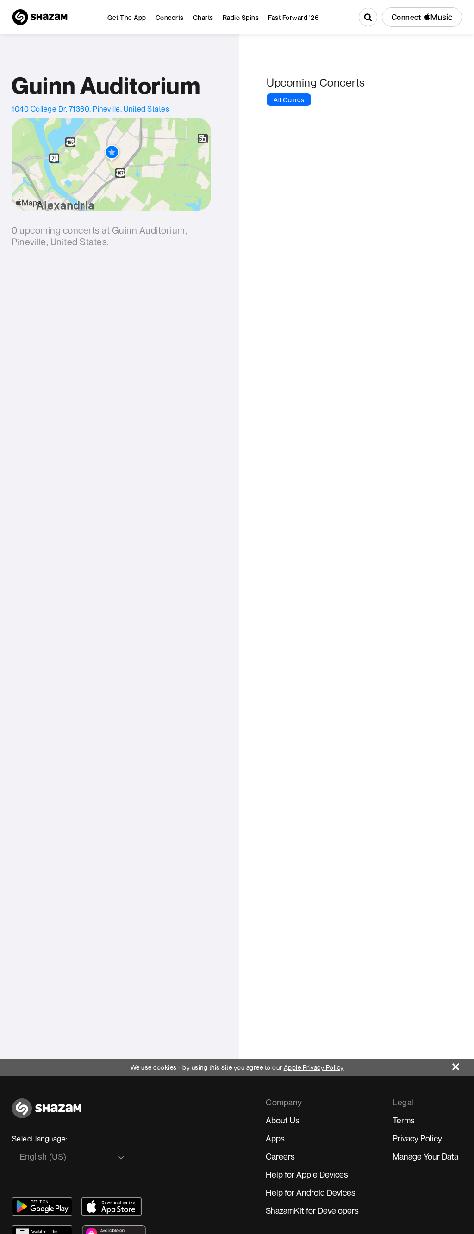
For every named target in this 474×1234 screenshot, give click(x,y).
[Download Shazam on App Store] (111, 1206)
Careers (280, 1156)
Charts (203, 17)
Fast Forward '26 (293, 17)
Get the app (126, 17)
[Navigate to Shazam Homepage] (40, 17)
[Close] (463, 1064)
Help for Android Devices (311, 1192)
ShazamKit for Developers (312, 1210)
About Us (282, 1120)
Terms (404, 1120)
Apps (275, 1138)
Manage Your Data (425, 1156)
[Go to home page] (46, 1113)
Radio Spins (241, 17)
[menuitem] (127, 17)
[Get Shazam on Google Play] (42, 1206)
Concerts (170, 17)
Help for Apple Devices (307, 1174)
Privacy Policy (417, 1138)
